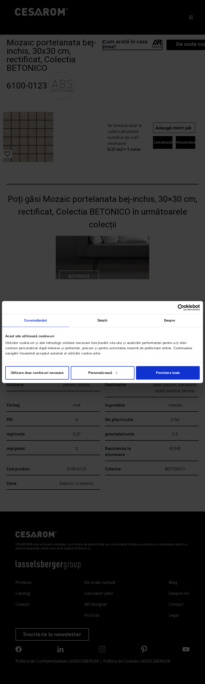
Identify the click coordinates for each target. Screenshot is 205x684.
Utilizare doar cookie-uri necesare (37, 372)
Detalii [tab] (103, 320)
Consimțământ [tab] (35, 320)
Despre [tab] (169, 320)
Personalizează (100, 372)
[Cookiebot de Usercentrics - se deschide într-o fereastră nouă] (178, 307)
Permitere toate (168, 372)
